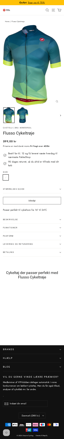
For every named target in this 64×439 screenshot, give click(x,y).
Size (5, 172)
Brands (8, 349)
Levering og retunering (18, 244)
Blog (6, 367)
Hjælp (8, 358)
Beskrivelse (10, 220)
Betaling (8, 252)
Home (7, 21)
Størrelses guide (14, 189)
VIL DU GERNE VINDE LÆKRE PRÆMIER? (31, 377)
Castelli (8, 127)
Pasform (8, 236)
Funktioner (10, 228)
